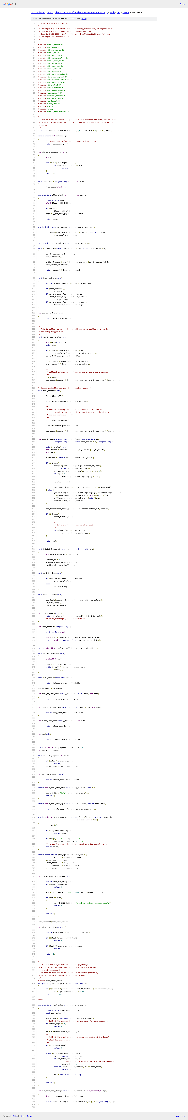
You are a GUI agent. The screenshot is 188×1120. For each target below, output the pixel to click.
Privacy (22, 1116)
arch (112, 12)
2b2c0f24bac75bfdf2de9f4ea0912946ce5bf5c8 (80, 12)
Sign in (182, 4)
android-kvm (38, 12)
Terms (29, 1116)
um (118, 12)
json (183, 1116)
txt (177, 1116)
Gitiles (15, 1116)
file (84, 19)
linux (50, 12)
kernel (126, 12)
